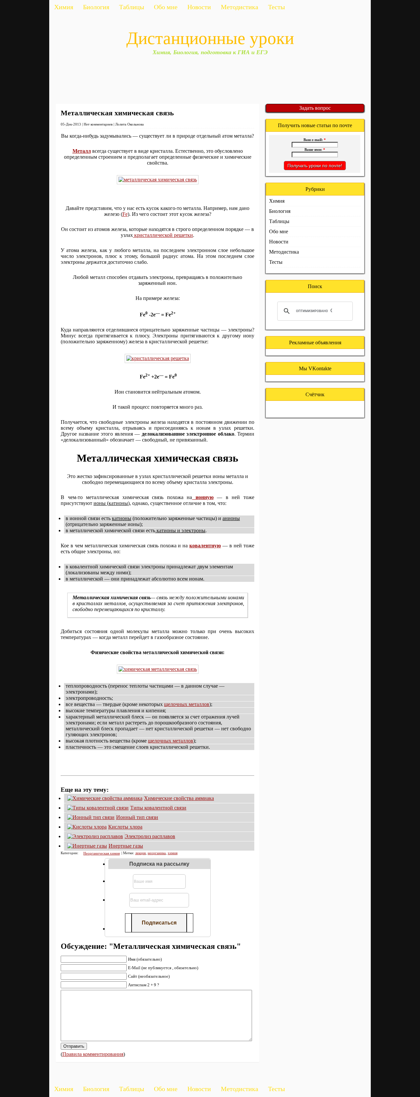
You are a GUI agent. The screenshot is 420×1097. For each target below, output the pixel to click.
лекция (140, 853)
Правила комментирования (92, 1054)
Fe (125, 214)
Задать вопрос (315, 108)
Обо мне (166, 7)
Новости (199, 7)
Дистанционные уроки (210, 38)
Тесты (276, 7)
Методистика (239, 7)
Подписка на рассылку (159, 864)
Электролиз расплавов (150, 836)
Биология (96, 7)
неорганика (157, 853)
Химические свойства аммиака (179, 798)
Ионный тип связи (137, 817)
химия (173, 853)
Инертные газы (126, 846)
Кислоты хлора (125, 827)
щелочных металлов (186, 704)
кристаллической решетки (163, 235)
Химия (63, 7)
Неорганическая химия (101, 853)
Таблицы (131, 7)
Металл (82, 151)
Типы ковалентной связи (158, 808)
